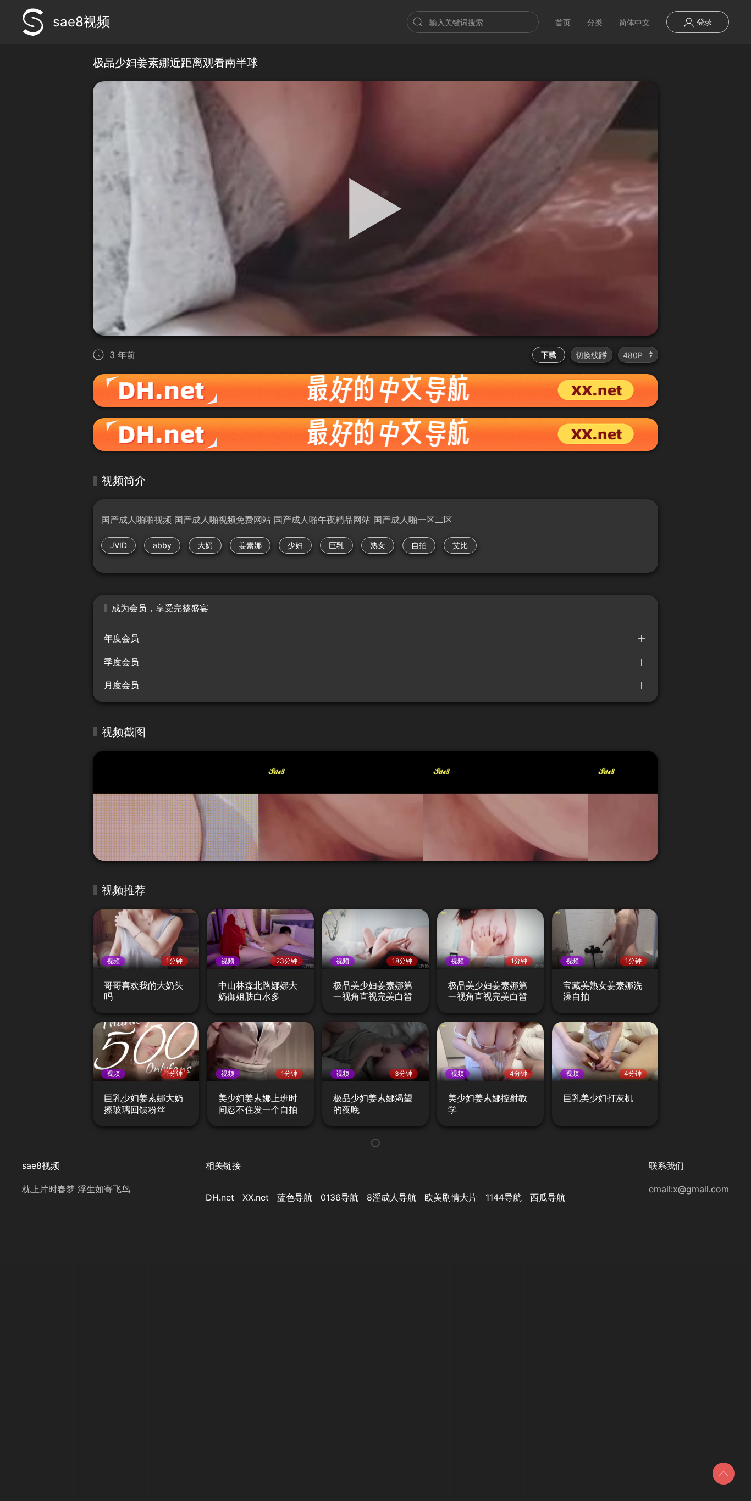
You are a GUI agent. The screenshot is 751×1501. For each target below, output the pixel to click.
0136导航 (339, 1197)
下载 (548, 354)
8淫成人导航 (391, 1197)
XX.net (255, 1197)
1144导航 (503, 1197)
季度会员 (121, 661)
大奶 (205, 545)
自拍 (419, 545)
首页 (563, 22)
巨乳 (336, 545)
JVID (118, 545)
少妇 (295, 545)
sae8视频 (81, 22)
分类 (595, 22)
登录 (703, 21)
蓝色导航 (294, 1197)
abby (162, 545)
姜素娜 (250, 545)
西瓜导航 (547, 1197)
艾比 (460, 545)
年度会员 (121, 638)
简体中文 (634, 22)
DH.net (220, 1197)
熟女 (377, 545)
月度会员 (121, 684)
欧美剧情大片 (450, 1197)
